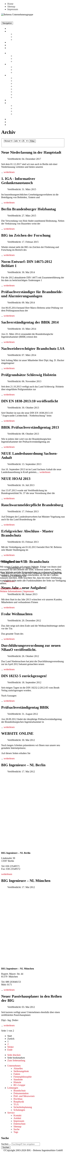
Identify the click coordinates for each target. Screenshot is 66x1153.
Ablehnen (17, 588)
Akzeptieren (6, 588)
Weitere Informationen (11, 591)
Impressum (28, 591)
